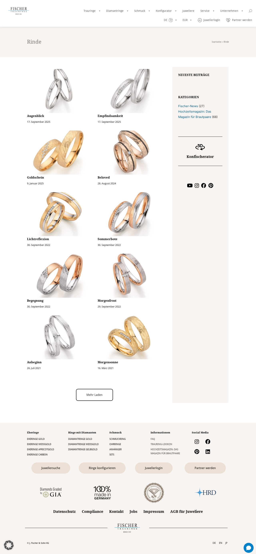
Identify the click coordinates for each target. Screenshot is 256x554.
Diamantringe (115, 10)
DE (214, 543)
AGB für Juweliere (186, 512)
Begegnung (35, 300)
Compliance (92, 512)
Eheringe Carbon (37, 454)
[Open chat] (249, 548)
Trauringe (90, 10)
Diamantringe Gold (80, 439)
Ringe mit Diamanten (82, 432)
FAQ (153, 439)
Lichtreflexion (38, 239)
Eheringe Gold (36, 439)
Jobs (133, 512)
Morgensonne (108, 362)
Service (205, 10)
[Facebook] (203, 185)
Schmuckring (117, 439)
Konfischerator (200, 157)
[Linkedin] (208, 451)
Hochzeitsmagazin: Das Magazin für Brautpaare (165, 451)
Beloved (104, 177)
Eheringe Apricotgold (40, 449)
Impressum (153, 512)
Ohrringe (115, 444)
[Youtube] (189, 185)
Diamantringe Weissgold (83, 444)
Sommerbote (107, 239)
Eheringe (33, 432)
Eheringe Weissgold (39, 444)
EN (220, 543)
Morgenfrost (107, 300)
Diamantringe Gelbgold (82, 449)
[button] (94, 395)
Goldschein (35, 177)
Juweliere (188, 10)
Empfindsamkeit (110, 116)
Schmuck (139, 10)
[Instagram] (196, 185)
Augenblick (35, 116)
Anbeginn (34, 362)
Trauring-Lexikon (161, 444)
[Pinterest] (210, 185)
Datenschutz (64, 512)
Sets (111, 454)
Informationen (160, 432)
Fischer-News (188, 106)
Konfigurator (164, 10)
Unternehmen (229, 10)
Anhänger (115, 449)
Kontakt (116, 512)
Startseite (216, 42)
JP (226, 543)
